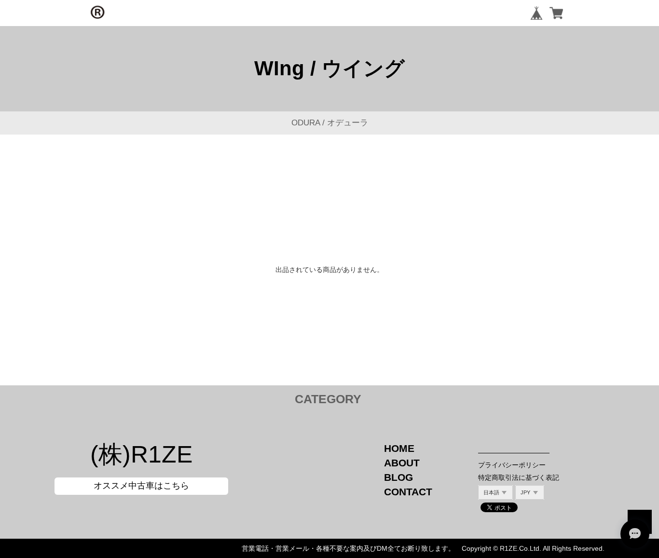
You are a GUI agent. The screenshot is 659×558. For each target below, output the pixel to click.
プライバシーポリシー (512, 465)
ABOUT (402, 462)
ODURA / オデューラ (329, 122)
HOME (399, 448)
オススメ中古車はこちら (141, 485)
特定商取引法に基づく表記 (518, 477)
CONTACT (408, 491)
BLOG (398, 477)
